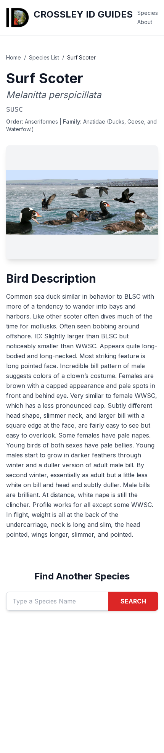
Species (147, 13)
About (144, 22)
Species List (44, 57)
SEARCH (133, 601)
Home (13, 57)
